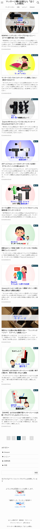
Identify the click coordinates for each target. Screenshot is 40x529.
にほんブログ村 (20, 507)
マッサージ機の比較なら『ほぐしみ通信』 (20, 3)
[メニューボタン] (2, 2)
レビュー (7, 456)
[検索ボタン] (38, 2)
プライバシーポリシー (16, 522)
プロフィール (28, 520)
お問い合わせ (26, 522)
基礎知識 (7, 461)
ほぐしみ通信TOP (13, 520)
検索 (36, 472)
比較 (5, 465)
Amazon (7, 452)
